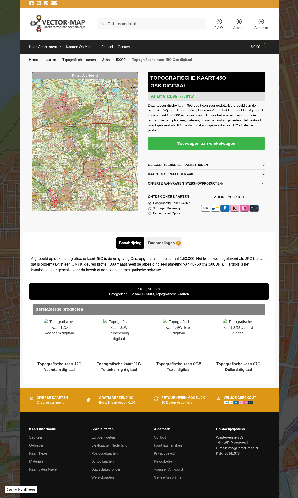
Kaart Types (38, 453)
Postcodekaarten (104, 453)
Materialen (37, 461)
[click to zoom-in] (85, 145)
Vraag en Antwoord (168, 469)
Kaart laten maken (168, 445)
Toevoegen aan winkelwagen (206, 143)
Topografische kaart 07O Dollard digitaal (238, 367)
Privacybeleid (164, 453)
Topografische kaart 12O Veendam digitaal (59, 367)
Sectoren (36, 437)
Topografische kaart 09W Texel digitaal (178, 367)
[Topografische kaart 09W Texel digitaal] (178, 338)
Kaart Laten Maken (43, 469)
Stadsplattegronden (106, 469)
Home (33, 60)
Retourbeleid (163, 461)
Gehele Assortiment (169, 477)
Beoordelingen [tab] (163, 243)
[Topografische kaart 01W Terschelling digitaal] (119, 338)
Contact (160, 437)
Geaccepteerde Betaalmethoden (178, 165)
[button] (260, 47)
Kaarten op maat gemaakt (171, 174)
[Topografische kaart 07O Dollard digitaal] (238, 338)
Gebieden (36, 445)
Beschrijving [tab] (130, 243)
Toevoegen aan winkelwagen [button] (59, 378)
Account (239, 27)
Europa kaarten (103, 437)
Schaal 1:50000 (114, 60)
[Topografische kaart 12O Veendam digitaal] (59, 338)
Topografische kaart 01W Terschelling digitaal (119, 367)
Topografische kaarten (79, 60)
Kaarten (50, 60)
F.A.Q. (219, 27)
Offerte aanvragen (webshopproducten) (185, 183)
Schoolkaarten (102, 461)
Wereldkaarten (102, 477)
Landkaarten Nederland (109, 445)
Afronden (261, 27)
